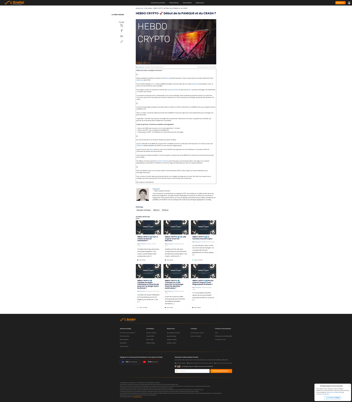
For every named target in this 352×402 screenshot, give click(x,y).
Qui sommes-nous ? (197, 333)
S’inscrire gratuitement (221, 371)
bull (159, 128)
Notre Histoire (187, 3)
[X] (121, 25)
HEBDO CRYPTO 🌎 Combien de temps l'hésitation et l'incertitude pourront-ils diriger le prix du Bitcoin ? (148, 284)
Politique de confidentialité (333, 392)
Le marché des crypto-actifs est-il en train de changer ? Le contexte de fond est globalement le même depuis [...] (203, 250)
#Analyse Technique (144, 210)
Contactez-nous (220, 339)
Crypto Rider (150, 336)
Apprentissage (171, 336)
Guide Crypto (124, 346)
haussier (194, 84)
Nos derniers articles (173, 333)
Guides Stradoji (171, 339)
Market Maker (150, 343)
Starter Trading (151, 333)
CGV (216, 333)
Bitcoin (166, 78)
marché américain (163, 161)
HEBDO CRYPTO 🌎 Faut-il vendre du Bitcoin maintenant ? (147, 239)
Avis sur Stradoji (196, 336)
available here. (138, 397)
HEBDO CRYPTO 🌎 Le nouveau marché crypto (202, 238)
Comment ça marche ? (127, 333)
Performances (174, 3)
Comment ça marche (158, 3)
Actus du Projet (198, 260)
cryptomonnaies (172, 90)
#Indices (165, 210)
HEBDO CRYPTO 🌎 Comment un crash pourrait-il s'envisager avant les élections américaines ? (174, 284)
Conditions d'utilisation (322, 394)
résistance (139, 80)
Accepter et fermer (333, 398)
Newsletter (123, 343)
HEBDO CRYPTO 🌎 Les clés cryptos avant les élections (175, 239)
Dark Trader (150, 339)
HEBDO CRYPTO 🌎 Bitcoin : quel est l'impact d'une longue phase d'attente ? (203, 282)
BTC (152, 84)
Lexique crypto (171, 343)
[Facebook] (121, 30)
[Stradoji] (14, 2)
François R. (141, 67)
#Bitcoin (156, 210)
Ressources (139, 8)
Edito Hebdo (118, 14)
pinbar (151, 149)
